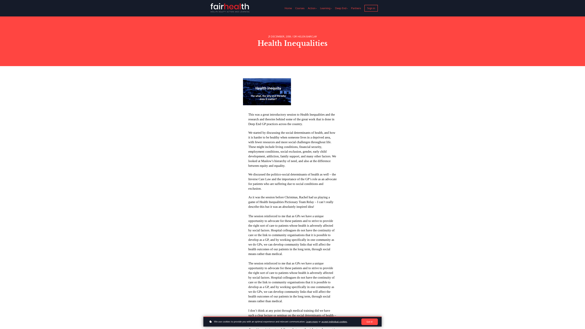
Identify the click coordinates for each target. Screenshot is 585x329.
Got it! (370, 321)
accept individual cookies (334, 321)
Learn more (312, 321)
